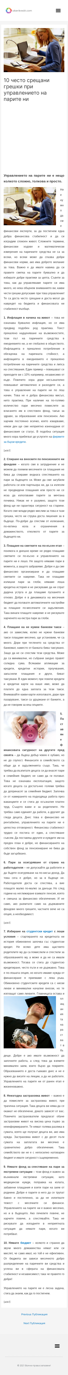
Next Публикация (34, 1323)
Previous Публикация (34, 1314)
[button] (58, 10)
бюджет (25, 1242)
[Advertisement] (34, 138)
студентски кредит (40, 931)
